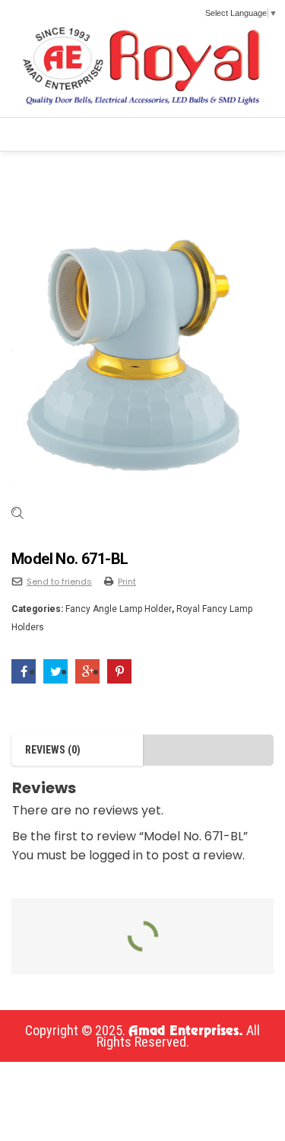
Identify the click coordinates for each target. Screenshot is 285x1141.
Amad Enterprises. (185, 1031)
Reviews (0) (53, 750)
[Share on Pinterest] (119, 671)
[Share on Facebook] (23, 671)
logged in (116, 855)
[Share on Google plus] (87, 671)
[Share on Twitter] (55, 671)
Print (127, 581)
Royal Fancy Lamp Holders (135, 166)
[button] (35, 134)
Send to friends (59, 581)
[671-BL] (142, 358)
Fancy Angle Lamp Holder (118, 609)
